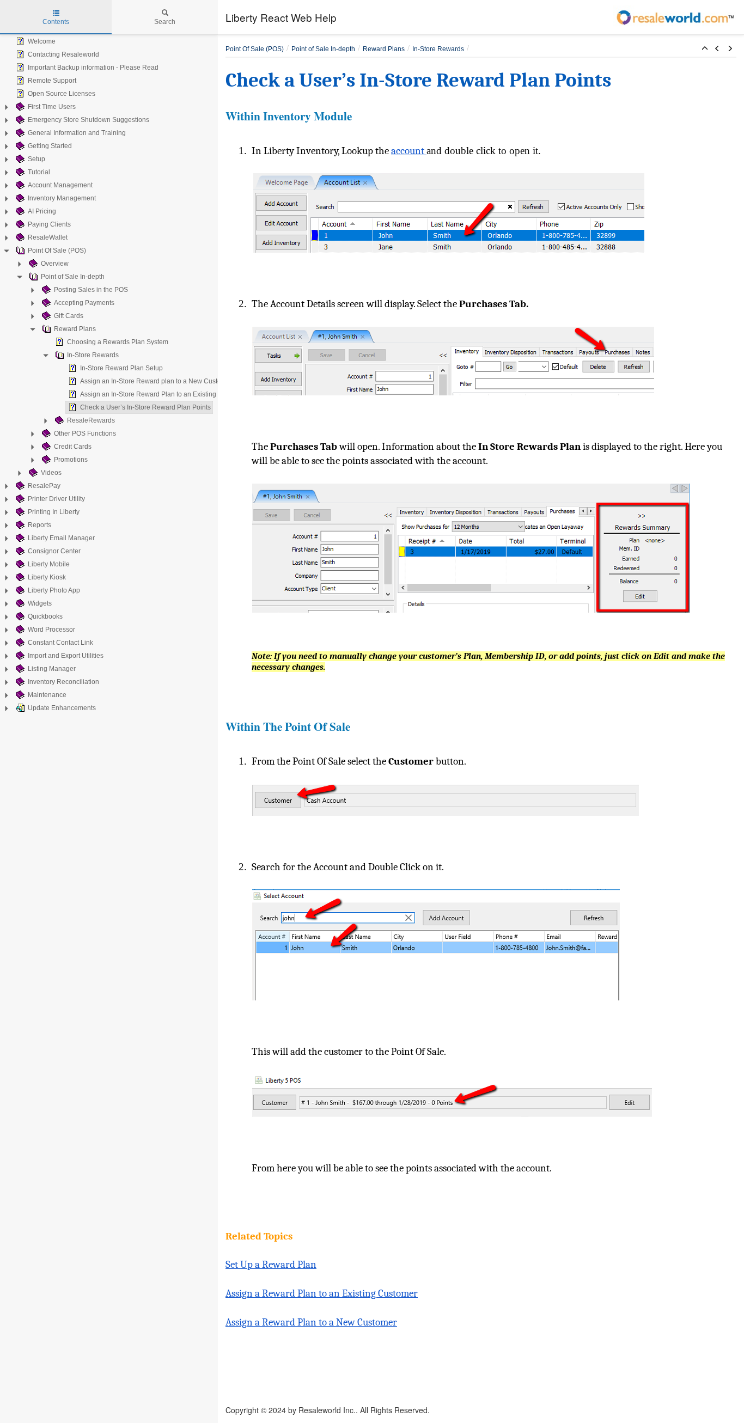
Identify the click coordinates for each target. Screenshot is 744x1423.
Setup (36, 159)
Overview (55, 263)
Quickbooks (45, 616)
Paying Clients (49, 224)
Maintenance (47, 695)
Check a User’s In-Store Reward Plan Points (145, 407)
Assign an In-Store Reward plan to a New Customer (156, 381)
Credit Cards (73, 446)
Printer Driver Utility (56, 499)
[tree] (109, 374)
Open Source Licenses (61, 93)
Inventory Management (62, 198)
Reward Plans (75, 329)
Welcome (42, 41)
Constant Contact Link (60, 642)
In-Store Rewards (93, 355)
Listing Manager (52, 669)
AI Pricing (42, 211)
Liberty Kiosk (47, 577)
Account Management (60, 185)
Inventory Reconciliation (63, 682)
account (408, 151)
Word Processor (51, 629)
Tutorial (39, 172)
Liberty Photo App (54, 590)
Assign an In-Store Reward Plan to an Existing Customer (163, 394)
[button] (704, 49)
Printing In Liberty (54, 512)
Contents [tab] (55, 22)
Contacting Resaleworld (63, 54)
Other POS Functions (85, 433)
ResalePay (44, 486)
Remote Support (52, 80)
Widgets (40, 603)
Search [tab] (164, 22)
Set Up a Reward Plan (270, 1265)
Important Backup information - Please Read (93, 67)
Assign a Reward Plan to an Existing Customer (321, 1293)
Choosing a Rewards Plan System (117, 342)
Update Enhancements (62, 708)
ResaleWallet (48, 237)
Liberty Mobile (49, 564)
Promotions (71, 459)
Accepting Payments (84, 303)
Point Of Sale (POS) (57, 250)
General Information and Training (77, 133)
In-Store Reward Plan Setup (121, 368)
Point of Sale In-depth (73, 276)
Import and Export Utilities (65, 655)
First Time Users (52, 107)
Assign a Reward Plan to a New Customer (311, 1322)
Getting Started (50, 146)
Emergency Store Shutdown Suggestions (88, 120)
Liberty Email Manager (61, 538)
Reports (39, 525)
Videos (51, 473)
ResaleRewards (91, 420)
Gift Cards (68, 316)
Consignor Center (54, 551)
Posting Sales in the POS (91, 290)
